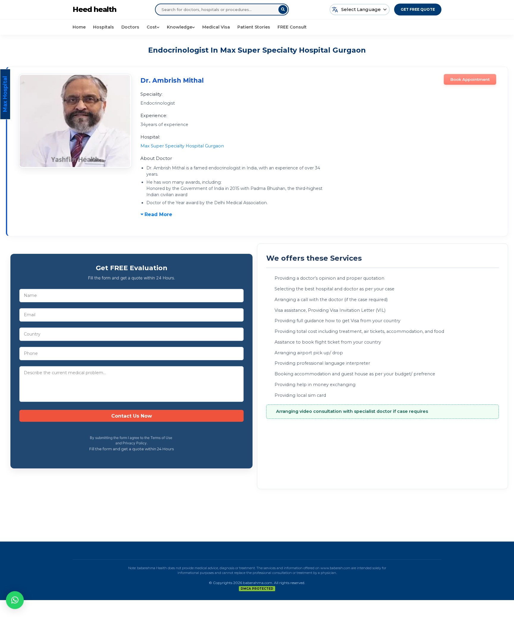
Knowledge (179, 27)
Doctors (130, 27)
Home (79, 27)
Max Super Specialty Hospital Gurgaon (182, 146)
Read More (158, 214)
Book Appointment (470, 79)
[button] (15, 600)
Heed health (94, 9)
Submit (131, 416)
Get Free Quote (418, 9)
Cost (152, 27)
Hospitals (103, 27)
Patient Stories (253, 27)
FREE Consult (292, 27)
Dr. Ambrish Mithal (172, 80)
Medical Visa (216, 27)
